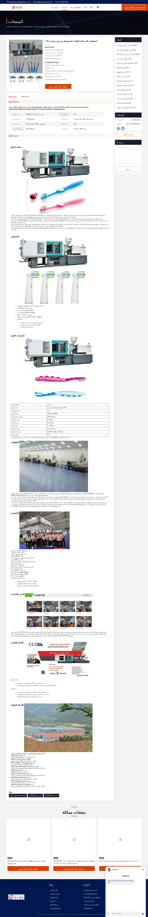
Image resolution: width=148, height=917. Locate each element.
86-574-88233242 (62, 2)
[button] (41, 78)
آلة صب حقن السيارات (90, 890)
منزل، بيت (54, 7)
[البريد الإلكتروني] (123, 129)
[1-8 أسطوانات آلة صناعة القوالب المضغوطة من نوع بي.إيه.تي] (26, 56)
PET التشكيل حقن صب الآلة (92, 897)
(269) (128, 54)
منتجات (63, 7)
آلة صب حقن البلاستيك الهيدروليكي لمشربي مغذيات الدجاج (72, 861)
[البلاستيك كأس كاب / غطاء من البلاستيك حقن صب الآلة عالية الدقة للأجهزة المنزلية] (120, 839)
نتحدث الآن (128, 134)
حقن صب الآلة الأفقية (51, 795)
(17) (125, 81)
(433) (126, 50)
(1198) (127, 45)
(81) (123, 68)
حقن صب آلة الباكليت (35, 795)
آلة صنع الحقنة (88, 908)
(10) (123, 76)
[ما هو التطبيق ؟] (118, 128)
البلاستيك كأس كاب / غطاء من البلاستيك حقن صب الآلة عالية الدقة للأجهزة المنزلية (119, 862)
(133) (127, 63)
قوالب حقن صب (89, 901)
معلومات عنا (75, 7)
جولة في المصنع (55, 894)
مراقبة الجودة (54, 897)
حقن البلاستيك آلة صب (25, 26)
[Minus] (143, 869)
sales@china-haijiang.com (43, 2)
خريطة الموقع (54, 905)
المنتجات (14, 26)
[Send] (143, 914)
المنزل (8, 26)
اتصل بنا (52, 901)
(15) (124, 90)
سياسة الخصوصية (55, 908)
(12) (123, 72)
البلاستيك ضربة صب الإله (91, 905)
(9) (124, 103)
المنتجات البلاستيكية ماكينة (17, 795)
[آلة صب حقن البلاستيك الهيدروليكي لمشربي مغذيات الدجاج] (74, 839)
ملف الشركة (54, 890)
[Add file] (108, 914)
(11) (126, 107)
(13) (125, 85)
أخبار (85, 7)
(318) (124, 59)
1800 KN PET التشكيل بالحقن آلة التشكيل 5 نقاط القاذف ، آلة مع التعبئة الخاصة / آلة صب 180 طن (28, 862)
